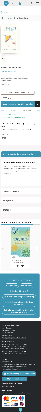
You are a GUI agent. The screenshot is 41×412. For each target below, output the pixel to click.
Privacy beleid (8, 386)
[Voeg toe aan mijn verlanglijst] (37, 104)
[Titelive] (20, 410)
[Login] (25, 3)
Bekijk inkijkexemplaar (18, 93)
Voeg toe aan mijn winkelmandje (17, 104)
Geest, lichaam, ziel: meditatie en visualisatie (19, 303)
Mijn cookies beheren (16, 379)
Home (9, 18)
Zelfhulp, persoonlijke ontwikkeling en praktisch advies (19, 311)
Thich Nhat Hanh (8, 71)
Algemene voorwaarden (12, 383)
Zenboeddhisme (19, 291)
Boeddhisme (11, 286)
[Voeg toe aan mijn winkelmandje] (18, 266)
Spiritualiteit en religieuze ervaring (19, 297)
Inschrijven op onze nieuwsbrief (21, 374)
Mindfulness (16, 260)
